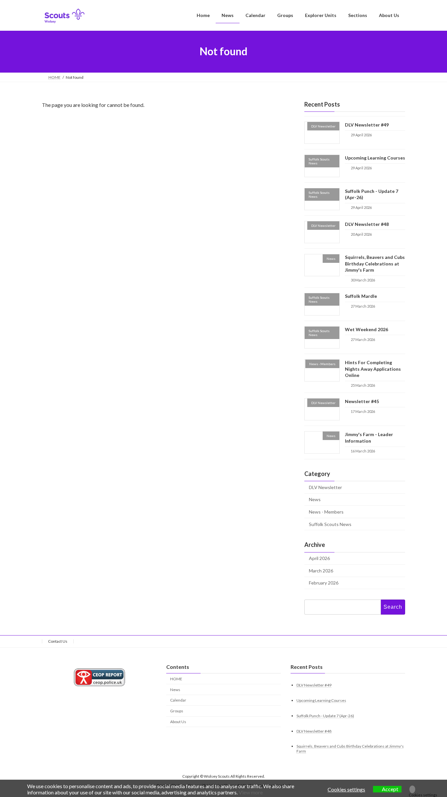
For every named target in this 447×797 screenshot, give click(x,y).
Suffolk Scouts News (330, 524)
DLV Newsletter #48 (367, 224)
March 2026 (321, 570)
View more (251, 792)
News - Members (326, 511)
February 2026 (323, 582)
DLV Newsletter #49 (367, 124)
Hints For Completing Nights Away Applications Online (373, 369)
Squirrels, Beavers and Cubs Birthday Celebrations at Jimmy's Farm (375, 263)
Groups (176, 711)
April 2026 (319, 558)
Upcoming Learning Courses (375, 158)
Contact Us (57, 641)
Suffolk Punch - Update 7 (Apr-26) (325, 715)
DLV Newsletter (325, 487)
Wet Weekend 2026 (366, 329)
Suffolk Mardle (361, 296)
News (315, 499)
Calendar (178, 700)
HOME (176, 678)
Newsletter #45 (362, 401)
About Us (178, 721)
